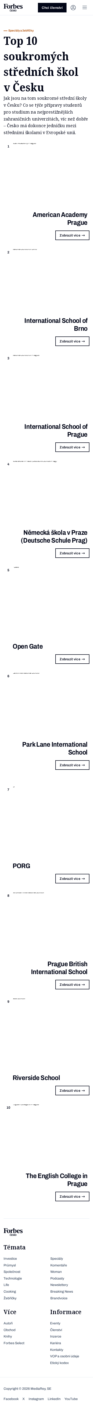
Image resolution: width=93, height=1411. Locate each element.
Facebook (11, 1399)
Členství (56, 1330)
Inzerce (55, 1336)
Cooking (10, 1291)
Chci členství (52, 8)
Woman (56, 1272)
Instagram (36, 1399)
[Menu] (84, 7)
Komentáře (58, 1265)
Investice (10, 1258)
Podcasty (57, 1278)
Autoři (8, 1323)
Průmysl (10, 1265)
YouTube (71, 1399)
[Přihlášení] (73, 7)
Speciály (56, 1258)
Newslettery (59, 1285)
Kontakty (56, 1350)
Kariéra (55, 1343)
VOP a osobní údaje (64, 1356)
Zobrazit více (70, 235)
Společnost (12, 1272)
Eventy (55, 1323)
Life (6, 1285)
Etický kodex (59, 1363)
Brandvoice (58, 1298)
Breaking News (61, 1291)
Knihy (8, 1336)
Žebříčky (10, 1298)
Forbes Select (14, 1343)
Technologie (13, 1278)
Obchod (10, 1330)
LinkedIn (54, 1399)
